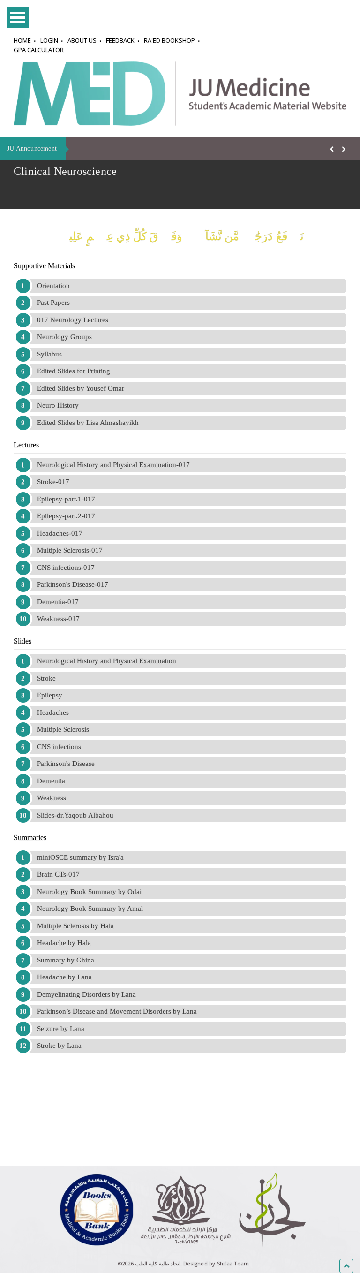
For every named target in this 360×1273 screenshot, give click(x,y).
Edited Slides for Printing (73, 371)
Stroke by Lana (59, 1045)
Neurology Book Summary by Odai (89, 891)
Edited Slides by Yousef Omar (80, 388)
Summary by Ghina (65, 960)
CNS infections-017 (66, 567)
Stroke (46, 678)
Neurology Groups (64, 337)
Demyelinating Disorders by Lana (86, 994)
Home (22, 40)
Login (49, 40)
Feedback (120, 40)
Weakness (51, 798)
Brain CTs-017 (58, 874)
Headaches (53, 712)
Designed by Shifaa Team (216, 1263)
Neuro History (58, 405)
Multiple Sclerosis (63, 729)
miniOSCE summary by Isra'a (80, 857)
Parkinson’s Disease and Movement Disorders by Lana (117, 1011)
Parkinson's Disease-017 (72, 584)
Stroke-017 (53, 481)
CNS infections (59, 746)
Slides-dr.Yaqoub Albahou (75, 815)
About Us (82, 40)
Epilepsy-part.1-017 (66, 499)
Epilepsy (49, 695)
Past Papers (53, 302)
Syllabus (49, 354)
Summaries (30, 837)
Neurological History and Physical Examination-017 (113, 465)
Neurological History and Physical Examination (106, 661)
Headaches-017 (59, 533)
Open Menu (18, 17)
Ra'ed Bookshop (169, 40)
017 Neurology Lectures (72, 320)
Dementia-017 (58, 602)
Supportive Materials (44, 266)
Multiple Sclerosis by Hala (75, 926)
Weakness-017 (58, 618)
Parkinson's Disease (66, 763)
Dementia (51, 781)
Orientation (53, 285)
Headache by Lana (64, 977)
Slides (22, 641)
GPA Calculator (39, 49)
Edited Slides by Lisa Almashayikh (88, 422)
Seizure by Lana (60, 1028)
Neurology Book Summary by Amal (90, 908)
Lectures (26, 445)
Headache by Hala (64, 943)
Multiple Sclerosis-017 (70, 550)
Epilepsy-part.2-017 (66, 516)
